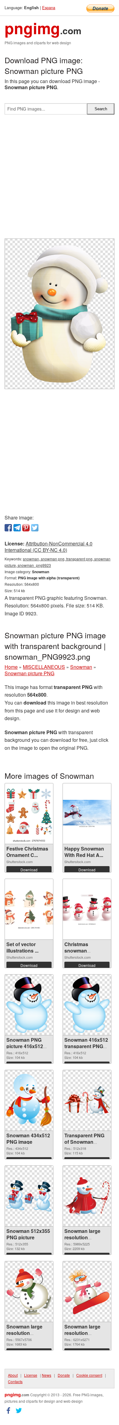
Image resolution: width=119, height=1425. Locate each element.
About (13, 1375)
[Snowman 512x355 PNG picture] (29, 1196)
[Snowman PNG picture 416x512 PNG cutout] (29, 1005)
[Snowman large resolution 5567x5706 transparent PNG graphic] (29, 1291)
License (30, 1375)
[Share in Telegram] (17, 527)
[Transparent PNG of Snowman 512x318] (87, 1100)
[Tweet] (34, 527)
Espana (48, 7)
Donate (64, 1375)
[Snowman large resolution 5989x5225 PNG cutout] (87, 1196)
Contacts (15, 1381)
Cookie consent (89, 1375)
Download (29, 869)
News (46, 1375)
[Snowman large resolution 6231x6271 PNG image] (87, 1291)
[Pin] (26, 527)
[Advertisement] (59, 179)
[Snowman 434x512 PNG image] (29, 1100)
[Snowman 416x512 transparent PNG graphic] (87, 1005)
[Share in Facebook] (8, 527)
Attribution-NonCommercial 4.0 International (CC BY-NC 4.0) (48, 546)
